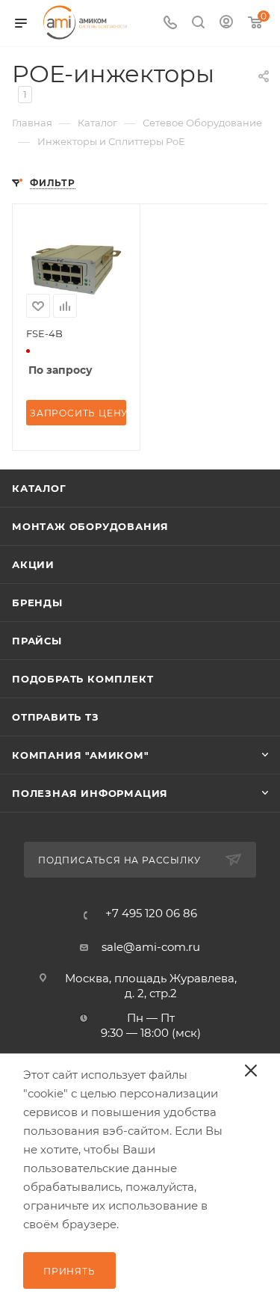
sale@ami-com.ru (151, 947)
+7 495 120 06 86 (151, 913)
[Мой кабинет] (226, 23)
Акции (33, 564)
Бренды (37, 603)
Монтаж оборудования (90, 526)
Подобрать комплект (82, 679)
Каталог (39, 488)
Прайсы (37, 641)
